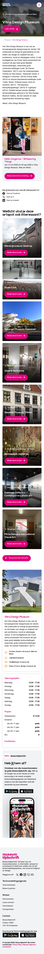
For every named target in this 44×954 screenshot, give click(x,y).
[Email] (32, 874)
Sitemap (25, 945)
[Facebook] (21, 874)
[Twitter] (17, 874)
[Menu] (39, 4)
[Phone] (28, 874)
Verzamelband (7, 906)
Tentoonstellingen (8, 885)
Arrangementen (8, 909)
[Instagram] (24, 874)
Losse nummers (8, 902)
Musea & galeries (8, 888)
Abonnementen (8, 899)
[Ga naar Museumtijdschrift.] (2, 40)
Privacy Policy (17, 945)
